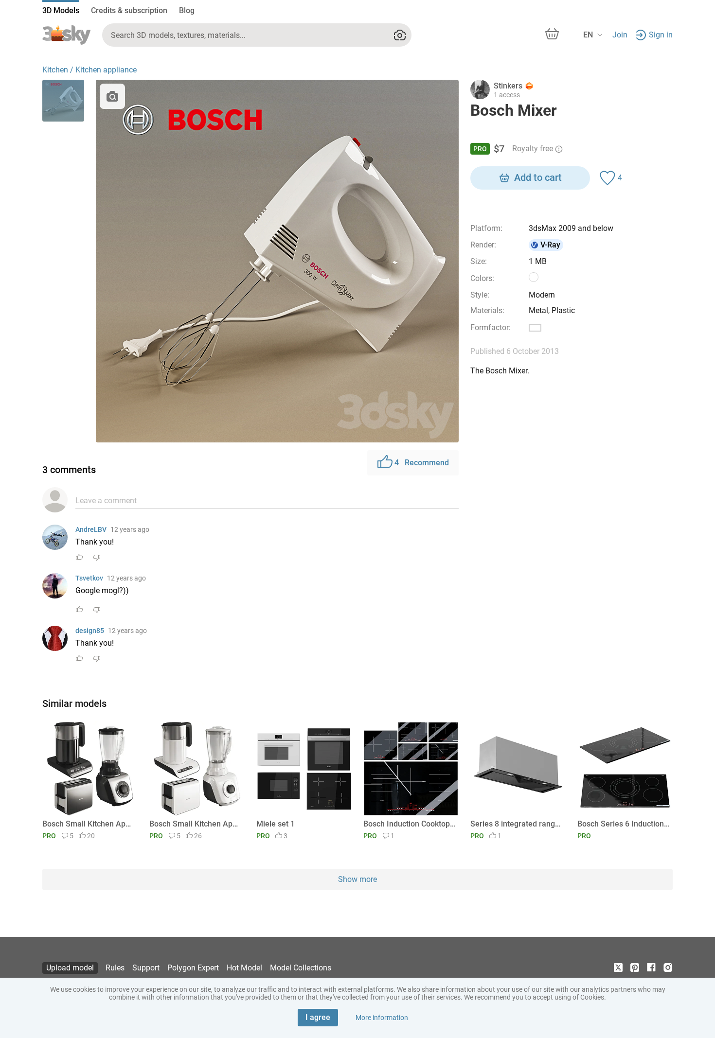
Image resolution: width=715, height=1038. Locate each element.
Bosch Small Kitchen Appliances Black (88, 823)
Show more (357, 879)
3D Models (60, 10)
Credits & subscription (129, 10)
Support (146, 967)
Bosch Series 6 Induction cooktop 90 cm (623, 823)
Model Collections (300, 967)
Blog (187, 10)
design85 (89, 630)
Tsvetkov (89, 578)
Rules (115, 967)
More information (382, 1017)
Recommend (421, 462)
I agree (317, 1017)
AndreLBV (91, 529)
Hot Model (244, 967)
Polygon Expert (193, 967)
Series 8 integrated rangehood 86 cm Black (516, 823)
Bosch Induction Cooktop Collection (409, 823)
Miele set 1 (275, 823)
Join (619, 34)
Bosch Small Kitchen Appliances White (195, 823)
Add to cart (538, 177)
